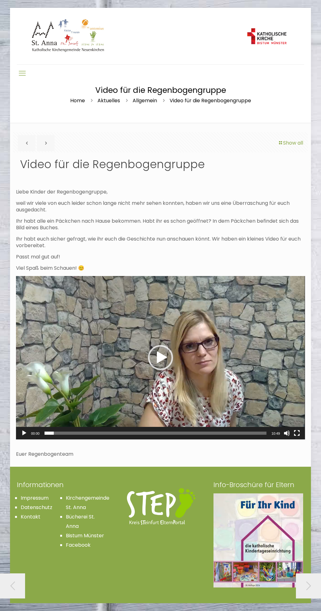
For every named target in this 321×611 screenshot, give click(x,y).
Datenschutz (36, 507)
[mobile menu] (22, 73)
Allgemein (145, 100)
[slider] (155, 433)
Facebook (78, 545)
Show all (293, 142)
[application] (160, 357)
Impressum (35, 498)
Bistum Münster (85, 535)
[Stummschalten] (287, 433)
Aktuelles (108, 100)
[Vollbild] (297, 433)
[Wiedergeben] (24, 433)
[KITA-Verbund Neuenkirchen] (160, 36)
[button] (160, 357)
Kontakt (30, 516)
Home (77, 100)
